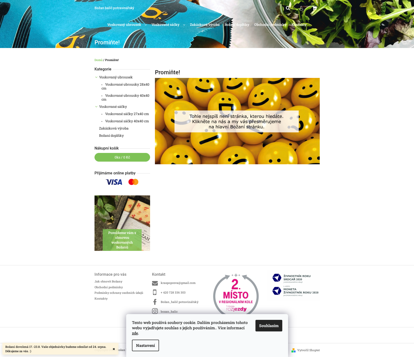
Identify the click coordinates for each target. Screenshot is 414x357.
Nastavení (145, 345)
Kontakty (101, 298)
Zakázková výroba (114, 128)
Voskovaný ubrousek (116, 77)
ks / (122, 157)
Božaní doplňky (111, 135)
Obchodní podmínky (108, 287)
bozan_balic (169, 311)
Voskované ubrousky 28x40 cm (125, 86)
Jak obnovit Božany (108, 281)
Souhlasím (269, 325)
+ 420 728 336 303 (173, 292)
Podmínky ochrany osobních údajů (118, 293)
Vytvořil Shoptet (308, 350)
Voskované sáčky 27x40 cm (126, 113)
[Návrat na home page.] (237, 120)
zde (135, 333)
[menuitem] (127, 24)
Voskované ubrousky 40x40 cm (125, 97)
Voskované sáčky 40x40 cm (126, 121)
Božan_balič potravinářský (179, 302)
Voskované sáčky (113, 106)
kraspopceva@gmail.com (178, 283)
